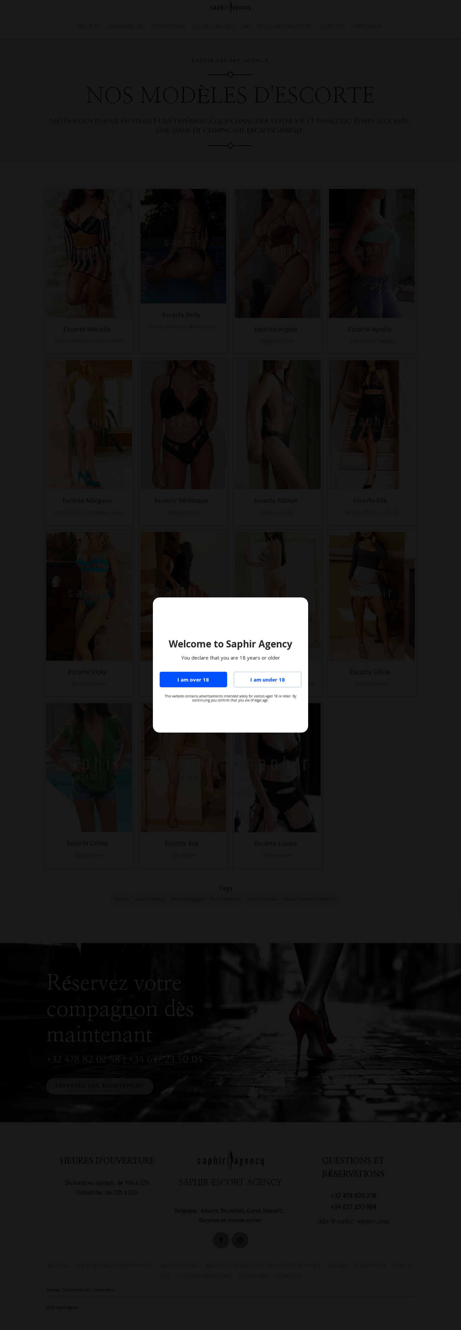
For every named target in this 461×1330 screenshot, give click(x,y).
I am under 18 (267, 679)
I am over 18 (193, 679)
